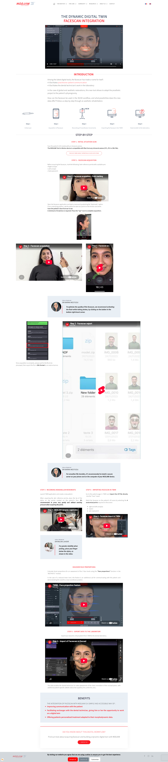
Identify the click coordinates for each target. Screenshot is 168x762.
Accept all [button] (73, 759)
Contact (112, 4)
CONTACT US (84, 742)
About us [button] (103, 4)
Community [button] (81, 4)
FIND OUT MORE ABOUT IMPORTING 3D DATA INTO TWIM (84, 153)
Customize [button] (95, 759)
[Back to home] (25, 4)
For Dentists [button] (61, 4)
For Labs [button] (71, 4)
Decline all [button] (83, 759)
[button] (2, 759)
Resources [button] (92, 4)
